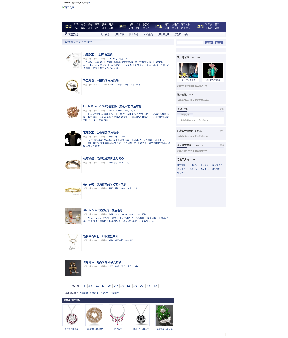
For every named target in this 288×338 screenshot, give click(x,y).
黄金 (90, 28)
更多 (222, 109)
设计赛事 (119, 34)
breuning (113, 58)
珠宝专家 (205, 169)
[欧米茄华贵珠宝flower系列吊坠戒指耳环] (140, 325)
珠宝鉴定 (216, 169)
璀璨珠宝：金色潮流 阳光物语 (101, 132)
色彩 (117, 214)
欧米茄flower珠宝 (141, 329)
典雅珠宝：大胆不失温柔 (98, 54)
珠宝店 (146, 28)
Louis (111, 110)
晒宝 (217, 24)
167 (104, 286)
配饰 (133, 110)
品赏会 (146, 24)
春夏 (127, 110)
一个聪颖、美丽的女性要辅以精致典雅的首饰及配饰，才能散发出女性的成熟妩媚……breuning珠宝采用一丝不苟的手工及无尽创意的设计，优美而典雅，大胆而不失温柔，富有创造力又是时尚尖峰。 (126, 65)
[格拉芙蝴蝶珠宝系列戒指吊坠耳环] (71, 325)
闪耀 (117, 266)
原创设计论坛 (181, 34)
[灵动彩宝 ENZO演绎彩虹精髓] (117, 325)
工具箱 (208, 28)
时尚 (76, 28)
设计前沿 (105, 34)
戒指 (128, 162)
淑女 (130, 266)
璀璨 (111, 136)
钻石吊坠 (119, 240)
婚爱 (76, 24)
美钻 (90, 24)
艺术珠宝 (185, 28)
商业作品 (133, 34)
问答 (217, 28)
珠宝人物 (185, 24)
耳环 (124, 266)
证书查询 (181, 165)
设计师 (175, 24)
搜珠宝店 (193, 169)
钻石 (121, 162)
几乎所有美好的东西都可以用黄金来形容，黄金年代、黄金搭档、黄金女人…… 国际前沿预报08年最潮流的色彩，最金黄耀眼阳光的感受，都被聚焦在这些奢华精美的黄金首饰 (126, 143)
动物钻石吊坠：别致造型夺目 (100, 236)
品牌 (131, 28)
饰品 (136, 266)
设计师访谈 (164, 34)
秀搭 (111, 24)
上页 (90, 286)
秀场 (120, 84)
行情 (138, 24)
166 (97, 286)
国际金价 (205, 165)
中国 (126, 84)
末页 (156, 286)
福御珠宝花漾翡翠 (165, 329)
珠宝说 (208, 24)
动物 (111, 240)
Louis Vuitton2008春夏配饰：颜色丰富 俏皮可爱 (112, 106)
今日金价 (193, 165)
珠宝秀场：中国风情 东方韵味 (101, 80)
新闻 (167, 24)
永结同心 (113, 162)
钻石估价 (181, 173)
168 (110, 286)
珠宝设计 (78, 42)
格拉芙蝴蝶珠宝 (72, 329)
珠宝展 (175, 28)
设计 (167, 28)
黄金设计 (104, 293)
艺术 (130, 188)
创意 (122, 58)
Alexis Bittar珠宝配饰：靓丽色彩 (103, 210)
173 (141, 286)
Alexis (124, 214)
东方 (138, 84)
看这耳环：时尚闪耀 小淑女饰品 (102, 262)
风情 (132, 84)
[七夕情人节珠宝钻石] (94, 325)
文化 (138, 28)
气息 (136, 188)
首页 (83, 286)
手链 (117, 188)
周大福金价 (217, 165)
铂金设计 (115, 293)
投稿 (90, 2)
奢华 (83, 24)
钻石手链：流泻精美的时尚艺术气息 (104, 184)
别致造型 (130, 240)
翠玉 (97, 24)
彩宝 (97, 28)
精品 (131, 24)
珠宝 (114, 84)
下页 (148, 286)
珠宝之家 (69, 42)
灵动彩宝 (118, 329)
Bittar (131, 214)
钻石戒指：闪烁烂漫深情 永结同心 (103, 158)
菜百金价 (181, 169)
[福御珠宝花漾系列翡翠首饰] (164, 325)
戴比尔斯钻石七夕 (95, 329)
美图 (111, 28)
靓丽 (111, 214)
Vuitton (119, 110)
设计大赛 (94, 293)
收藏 (83, 28)
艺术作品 (148, 34)
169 (116, 286)
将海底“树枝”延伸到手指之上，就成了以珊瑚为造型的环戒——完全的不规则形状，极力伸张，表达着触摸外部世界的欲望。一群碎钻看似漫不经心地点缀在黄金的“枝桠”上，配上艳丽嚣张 (126, 117)
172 (135, 286)
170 (122, 286)
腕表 (104, 24)
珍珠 (104, 28)
